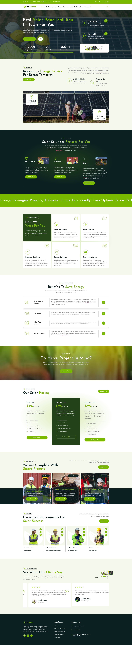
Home (42, 7)
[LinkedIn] (31, 635)
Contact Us (87, 7)
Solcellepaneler (100, 72)
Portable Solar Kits (63, 7)
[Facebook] (24, 635)
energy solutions (64, 335)
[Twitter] (28, 635)
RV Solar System (51, 7)
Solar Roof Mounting (76, 7)
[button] (107, 7)
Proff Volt (87, 302)
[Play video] (40, 39)
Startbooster (59, 150)
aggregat (85, 177)
